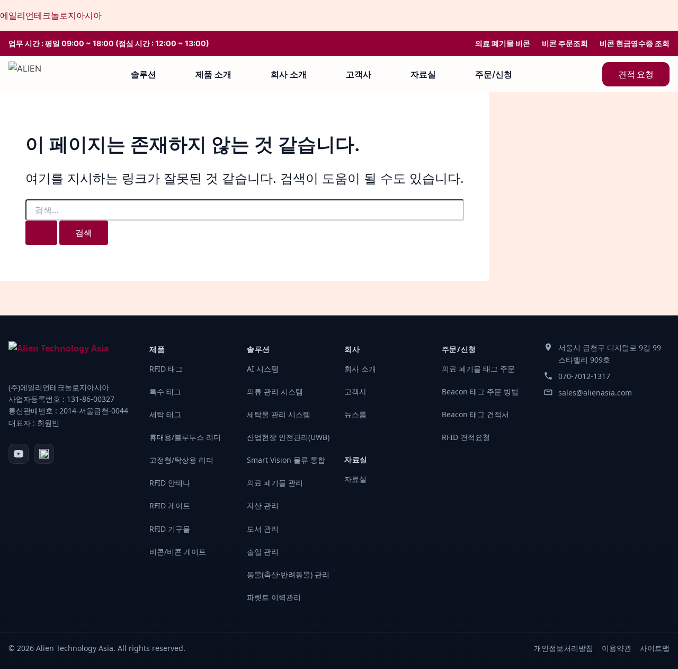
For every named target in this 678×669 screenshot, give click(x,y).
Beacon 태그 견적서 (475, 414)
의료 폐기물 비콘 (502, 43)
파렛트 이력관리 (274, 597)
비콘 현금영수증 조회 (635, 43)
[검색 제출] (41, 233)
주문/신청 (493, 74)
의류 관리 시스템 (275, 391)
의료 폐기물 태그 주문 (478, 369)
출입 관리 (263, 552)
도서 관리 (263, 529)
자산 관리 (263, 505)
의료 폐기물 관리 (275, 483)
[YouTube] (18, 454)
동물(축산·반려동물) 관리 (288, 574)
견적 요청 (636, 74)
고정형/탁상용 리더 (181, 460)
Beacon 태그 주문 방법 (480, 391)
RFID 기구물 (169, 529)
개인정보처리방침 (563, 648)
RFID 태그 (166, 369)
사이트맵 (655, 648)
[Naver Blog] (44, 454)
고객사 (358, 74)
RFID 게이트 (169, 505)
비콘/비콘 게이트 (177, 552)
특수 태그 (165, 391)
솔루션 (143, 74)
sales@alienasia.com (595, 393)
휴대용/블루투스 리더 (185, 437)
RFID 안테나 (169, 483)
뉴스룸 (355, 414)
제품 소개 (213, 74)
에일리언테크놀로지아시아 (51, 15)
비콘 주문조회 (565, 43)
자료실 (423, 74)
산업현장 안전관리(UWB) (288, 437)
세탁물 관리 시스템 (278, 414)
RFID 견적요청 (466, 437)
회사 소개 (289, 74)
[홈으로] (24, 74)
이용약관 (616, 648)
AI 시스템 (263, 369)
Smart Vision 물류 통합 (286, 460)
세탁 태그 (165, 414)
